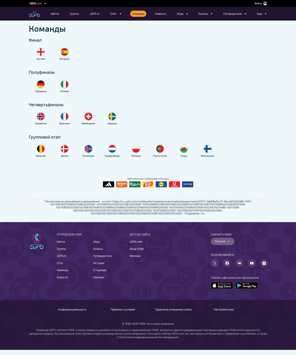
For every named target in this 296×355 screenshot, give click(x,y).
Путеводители (102, 256)
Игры (96, 242)
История (98, 263)
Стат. (60, 263)
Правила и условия (123, 309)
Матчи (61, 242)
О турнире (99, 270)
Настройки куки (224, 309)
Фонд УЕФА (137, 249)
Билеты (98, 249)
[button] (116, 13)
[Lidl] (161, 184)
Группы (61, 249)
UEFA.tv (61, 256)
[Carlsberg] (134, 184)
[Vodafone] (174, 184)
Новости (62, 277)
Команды (63, 270)
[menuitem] (55, 13)
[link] (54, 13)
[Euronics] (187, 184)
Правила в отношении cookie (173, 309)
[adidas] (108, 184)
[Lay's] (148, 184)
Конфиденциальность (72, 309)
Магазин (98, 277)
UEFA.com (136, 242)
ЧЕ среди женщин (34, 13)
